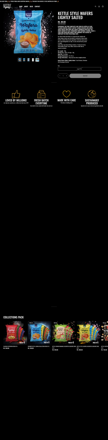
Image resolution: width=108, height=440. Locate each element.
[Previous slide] (5, 32)
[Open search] (95, 6)
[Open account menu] (99, 6)
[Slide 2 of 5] (24, 60)
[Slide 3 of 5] (28, 60)
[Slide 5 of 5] (37, 60)
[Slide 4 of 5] (33, 60)
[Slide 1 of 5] (20, 60)
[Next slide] (52, 32)
